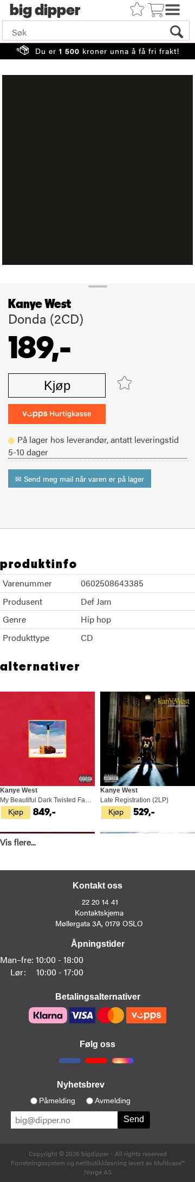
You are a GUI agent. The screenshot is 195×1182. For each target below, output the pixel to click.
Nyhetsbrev (81, 1084)
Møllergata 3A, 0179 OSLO (99, 923)
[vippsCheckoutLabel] (57, 414)
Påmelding (57, 1100)
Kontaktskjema (99, 912)
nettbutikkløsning (101, 1162)
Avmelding (113, 1100)
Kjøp (57, 385)
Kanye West (39, 304)
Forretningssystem (38, 1162)
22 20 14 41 (100, 901)
